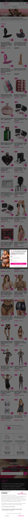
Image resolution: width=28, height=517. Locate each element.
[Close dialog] (26, 250)
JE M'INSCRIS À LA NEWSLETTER (18, 263)
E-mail (11, 259)
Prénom (11, 256)
